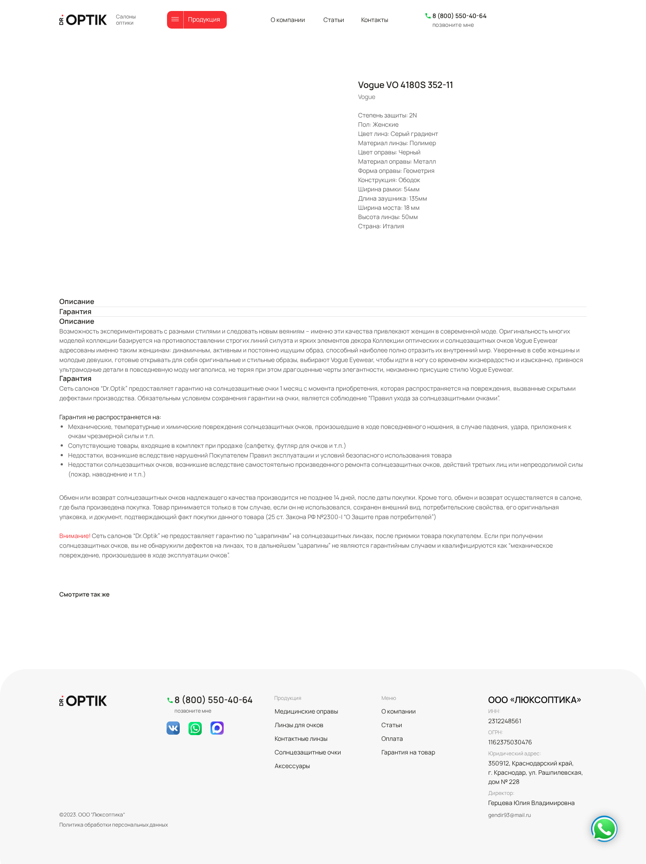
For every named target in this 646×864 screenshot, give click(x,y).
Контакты (374, 19)
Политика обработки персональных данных (113, 824)
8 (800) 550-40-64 (459, 15)
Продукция (204, 19)
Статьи (333, 19)
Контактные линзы (301, 738)
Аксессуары (292, 765)
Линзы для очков (299, 725)
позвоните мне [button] (453, 25)
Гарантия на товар (408, 752)
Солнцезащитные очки (308, 752)
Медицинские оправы (306, 711)
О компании (288, 19)
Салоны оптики (126, 19)
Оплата (392, 738)
